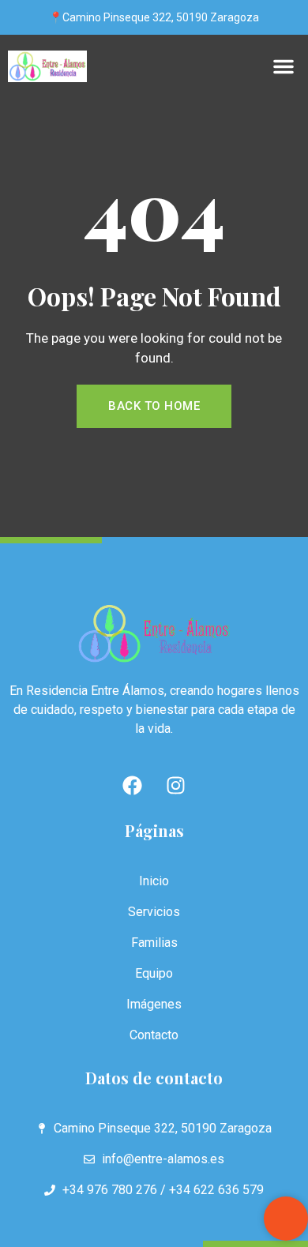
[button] (283, 66)
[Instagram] (176, 786)
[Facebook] (132, 786)
